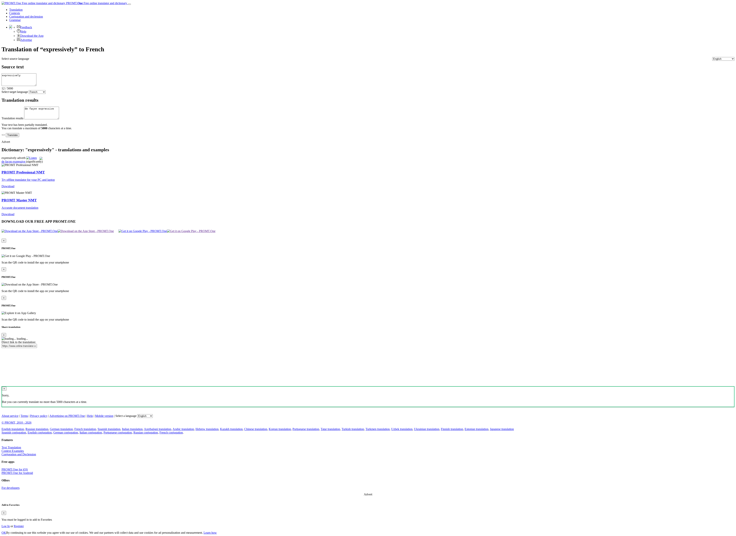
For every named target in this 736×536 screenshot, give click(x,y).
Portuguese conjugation (118, 432)
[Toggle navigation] (129, 4)
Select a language (125, 415)
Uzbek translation (401, 429)
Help (23, 31)
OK (4, 532)
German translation (61, 429)
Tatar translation (330, 429)
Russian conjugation (145, 432)
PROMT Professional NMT (23, 172)
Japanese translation (502, 429)
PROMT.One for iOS (15, 469)
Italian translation (132, 429)
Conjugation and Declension (19, 454)
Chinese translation (255, 429)
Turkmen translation (378, 429)
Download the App (32, 35)
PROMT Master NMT (19, 200)
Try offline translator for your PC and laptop (28, 179)
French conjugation (171, 432)
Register (19, 526)
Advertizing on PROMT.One (67, 415)
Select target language (15, 91)
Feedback (26, 27)
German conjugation (65, 432)
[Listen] (31, 158)
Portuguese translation (305, 429)
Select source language (15, 58)
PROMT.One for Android (17, 473)
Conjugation (26, 16)
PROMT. (96, 3)
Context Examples (13, 451)
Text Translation (11, 447)
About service (10, 415)
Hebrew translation (207, 429)
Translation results (12, 118)
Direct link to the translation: (19, 342)
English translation (13, 429)
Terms (24, 415)
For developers (11, 487)
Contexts (14, 13)
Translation (16, 9)
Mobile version (104, 415)
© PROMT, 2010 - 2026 (16, 422)
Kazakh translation (231, 429)
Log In (6, 526)
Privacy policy (39, 415)
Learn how (210, 532)
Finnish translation (452, 429)
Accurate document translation (20, 207)
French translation (85, 429)
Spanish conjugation (14, 432)
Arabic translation (183, 429)
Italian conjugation (91, 432)
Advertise (26, 40)
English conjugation (40, 432)
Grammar (15, 20)
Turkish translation (353, 429)
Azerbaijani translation (157, 429)
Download (8, 186)
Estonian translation (476, 429)
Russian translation (36, 429)
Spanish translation (109, 429)
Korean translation (280, 429)
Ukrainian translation (426, 429)
